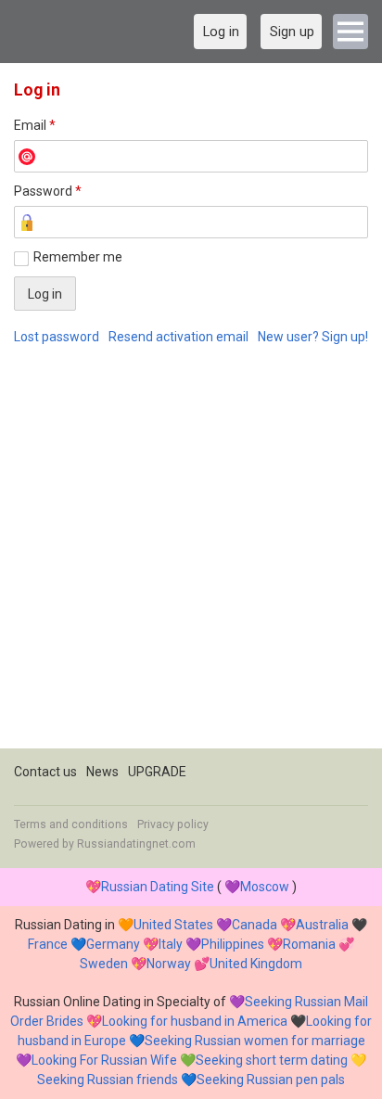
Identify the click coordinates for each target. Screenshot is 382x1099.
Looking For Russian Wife (104, 1060)
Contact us (45, 771)
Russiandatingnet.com (136, 843)
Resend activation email (178, 336)
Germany (113, 944)
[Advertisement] (191, 557)
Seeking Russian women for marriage (255, 1040)
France (48, 944)
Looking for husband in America (194, 1021)
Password (48, 191)
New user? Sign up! (313, 336)
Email (35, 125)
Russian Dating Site (157, 886)
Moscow (264, 886)
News (102, 771)
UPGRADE (157, 771)
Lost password (56, 336)
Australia (322, 924)
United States (173, 924)
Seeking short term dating (272, 1060)
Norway (168, 963)
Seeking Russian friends (107, 1079)
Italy (171, 944)
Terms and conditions (71, 824)
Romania (309, 944)
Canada (254, 924)
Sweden (104, 963)
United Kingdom (256, 963)
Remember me (77, 256)
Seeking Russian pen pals (271, 1079)
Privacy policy (173, 824)
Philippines (232, 944)
